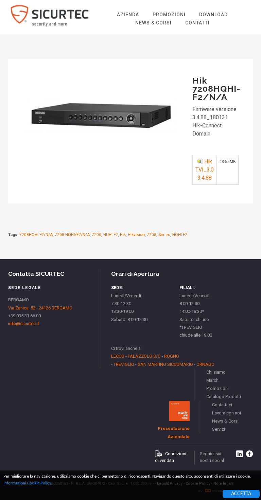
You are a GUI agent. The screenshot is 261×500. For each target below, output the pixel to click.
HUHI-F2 (110, 234)
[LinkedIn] (239, 453)
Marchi (213, 380)
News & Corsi (153, 22)
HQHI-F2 (179, 234)
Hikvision (136, 234)
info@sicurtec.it (23, 323)
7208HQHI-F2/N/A (36, 234)
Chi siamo (216, 372)
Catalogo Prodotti (223, 396)
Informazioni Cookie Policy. (27, 483)
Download (213, 14)
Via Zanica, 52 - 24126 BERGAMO (40, 307)
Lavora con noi (226, 412)
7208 (151, 234)
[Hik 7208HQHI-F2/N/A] (100, 148)
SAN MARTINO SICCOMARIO (165, 364)
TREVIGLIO (124, 364)
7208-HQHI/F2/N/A (72, 234)
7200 (96, 234)
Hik (123, 234)
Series (164, 234)
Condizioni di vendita (170, 457)
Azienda (128, 14)
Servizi (218, 429)
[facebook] (249, 453)
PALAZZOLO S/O (144, 356)
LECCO (117, 356)
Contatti (197, 22)
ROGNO (171, 356)
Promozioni (169, 14)
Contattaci (222, 404)
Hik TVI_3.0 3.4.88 (204, 169)
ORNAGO (205, 364)
